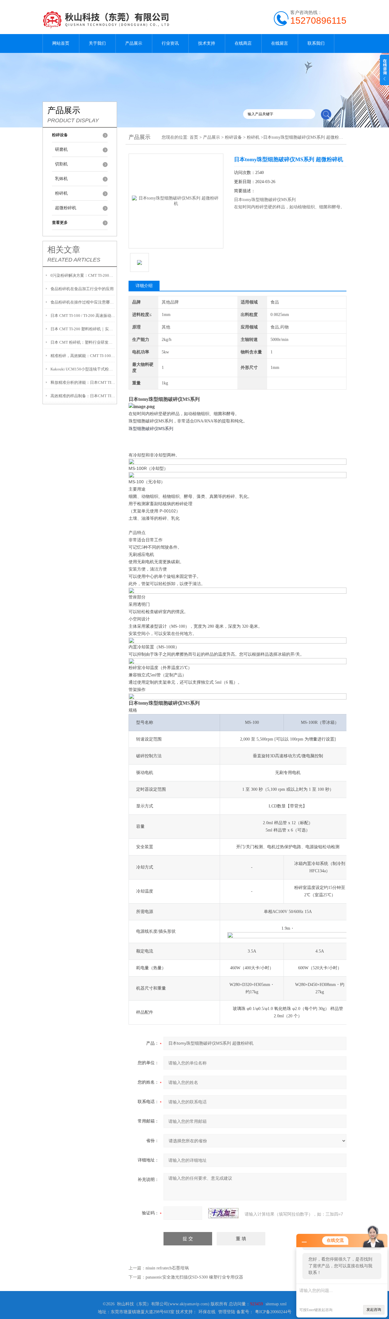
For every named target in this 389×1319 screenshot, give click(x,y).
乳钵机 (61, 178)
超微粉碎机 (65, 208)
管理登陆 (226, 1312)
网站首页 (60, 43)
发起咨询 (374, 1309)
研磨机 (61, 149)
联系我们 (316, 43)
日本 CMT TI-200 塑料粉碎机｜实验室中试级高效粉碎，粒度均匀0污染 (82, 329)
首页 (194, 137)
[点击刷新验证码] (223, 1213)
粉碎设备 (233, 137)
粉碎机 (61, 193)
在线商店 (243, 43)
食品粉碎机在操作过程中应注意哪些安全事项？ (82, 302)
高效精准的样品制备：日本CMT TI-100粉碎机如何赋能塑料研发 (82, 396)
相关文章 (63, 249)
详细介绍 (144, 285)
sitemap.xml (276, 1304)
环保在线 (206, 1312)
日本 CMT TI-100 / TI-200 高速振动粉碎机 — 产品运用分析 (82, 315)
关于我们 (97, 43)
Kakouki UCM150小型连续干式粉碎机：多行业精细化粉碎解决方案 (82, 369)
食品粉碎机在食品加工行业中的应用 (82, 288)
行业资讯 (170, 43)
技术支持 (206, 43)
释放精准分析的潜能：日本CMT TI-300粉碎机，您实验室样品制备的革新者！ (82, 382)
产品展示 (133, 43)
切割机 (61, 164)
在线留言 (279, 43)
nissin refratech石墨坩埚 (167, 1268)
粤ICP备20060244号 (273, 1312)
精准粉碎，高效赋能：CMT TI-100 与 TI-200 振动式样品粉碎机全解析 (82, 355)
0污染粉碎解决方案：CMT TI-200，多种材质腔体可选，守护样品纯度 (82, 275)
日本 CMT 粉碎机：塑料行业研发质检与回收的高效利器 (82, 342)
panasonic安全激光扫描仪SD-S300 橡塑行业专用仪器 (194, 1277)
